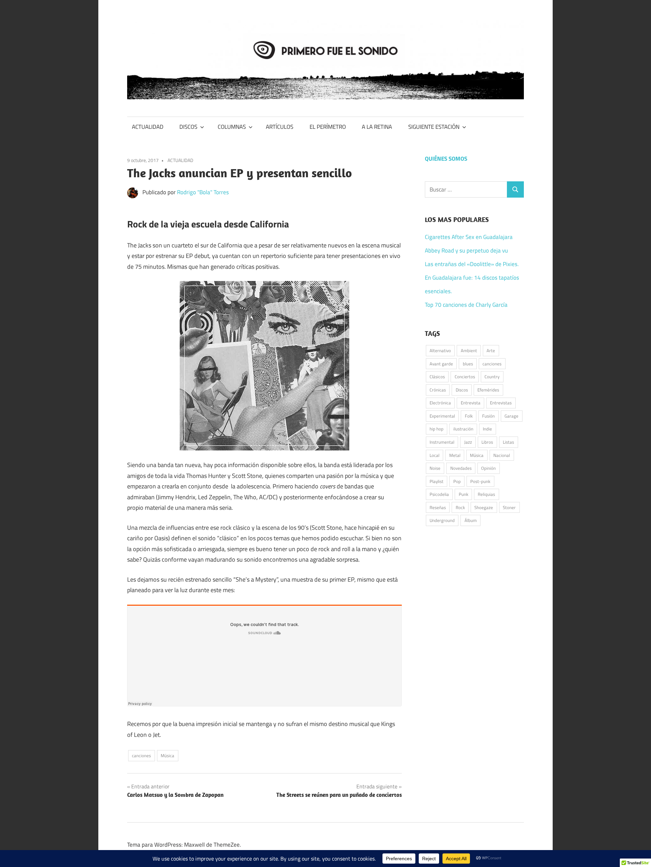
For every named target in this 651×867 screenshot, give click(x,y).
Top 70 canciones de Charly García (466, 304)
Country (492, 376)
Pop (457, 481)
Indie (487, 428)
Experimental (442, 415)
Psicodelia (439, 494)
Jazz (468, 442)
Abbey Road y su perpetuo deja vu (466, 250)
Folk (469, 415)
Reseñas (438, 507)
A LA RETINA (377, 126)
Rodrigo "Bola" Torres (203, 192)
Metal (454, 455)
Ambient (469, 350)
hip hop (436, 428)
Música (167, 755)
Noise (435, 468)
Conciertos (465, 376)
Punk (463, 494)
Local (434, 455)
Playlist (436, 481)
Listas (508, 442)
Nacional (501, 455)
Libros (487, 442)
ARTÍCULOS (279, 126)
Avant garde (441, 363)
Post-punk (480, 481)
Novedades (461, 468)
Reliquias (486, 494)
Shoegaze (483, 507)
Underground (442, 520)
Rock (460, 507)
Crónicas (438, 389)
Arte (491, 350)
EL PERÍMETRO (328, 126)
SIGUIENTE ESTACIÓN (433, 126)
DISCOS (188, 126)
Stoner (509, 507)
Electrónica (440, 402)
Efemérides (488, 389)
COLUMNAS (232, 126)
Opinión (488, 468)
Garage (511, 415)
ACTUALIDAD (147, 126)
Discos (462, 389)
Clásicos (437, 376)
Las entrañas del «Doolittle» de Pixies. (472, 264)
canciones (141, 755)
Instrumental (442, 442)
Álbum (471, 520)
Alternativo (440, 350)
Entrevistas (501, 402)
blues (468, 363)
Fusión (488, 415)
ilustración (463, 428)
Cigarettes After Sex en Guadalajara (469, 237)
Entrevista (470, 402)
